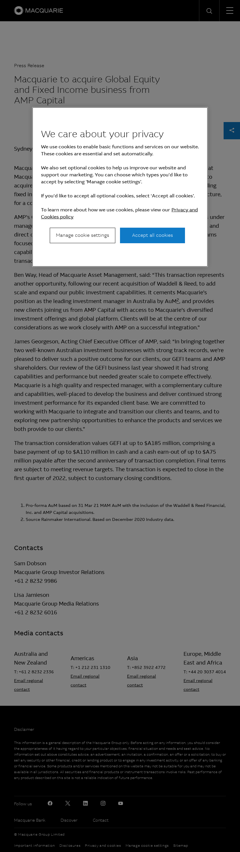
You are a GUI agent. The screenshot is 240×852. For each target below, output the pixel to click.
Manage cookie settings (82, 235)
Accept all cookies (152, 235)
